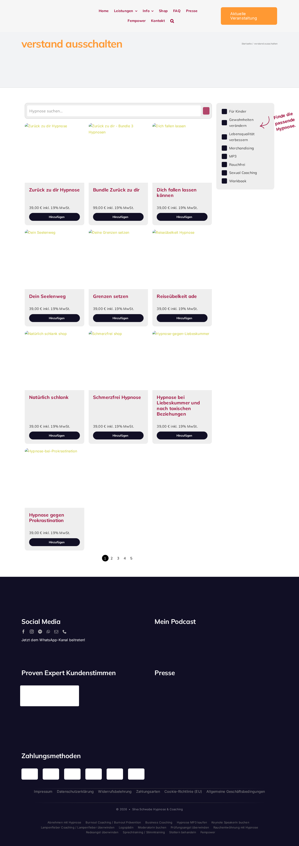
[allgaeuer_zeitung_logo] (264, 722)
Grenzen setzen (110, 296)
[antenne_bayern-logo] (232, 687)
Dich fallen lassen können (177, 192)
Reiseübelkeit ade (177, 296)
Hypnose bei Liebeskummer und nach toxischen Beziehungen (178, 405)
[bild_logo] (232, 712)
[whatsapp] (48, 632)
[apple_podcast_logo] (205, 636)
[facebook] (23, 632)
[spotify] (40, 632)
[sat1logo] (200, 717)
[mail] (56, 632)
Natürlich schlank (49, 397)
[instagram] (32, 632)
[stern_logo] (200, 690)
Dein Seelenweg (47, 296)
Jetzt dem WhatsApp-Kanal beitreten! (53, 640)
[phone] (65, 632)
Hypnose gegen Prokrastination (46, 517)
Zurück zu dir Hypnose (54, 190)
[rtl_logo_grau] (168, 721)
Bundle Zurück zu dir (116, 190)
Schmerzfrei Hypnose (117, 397)
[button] (172, 21)
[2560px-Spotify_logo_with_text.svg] (173, 636)
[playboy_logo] (168, 692)
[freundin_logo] (264, 691)
